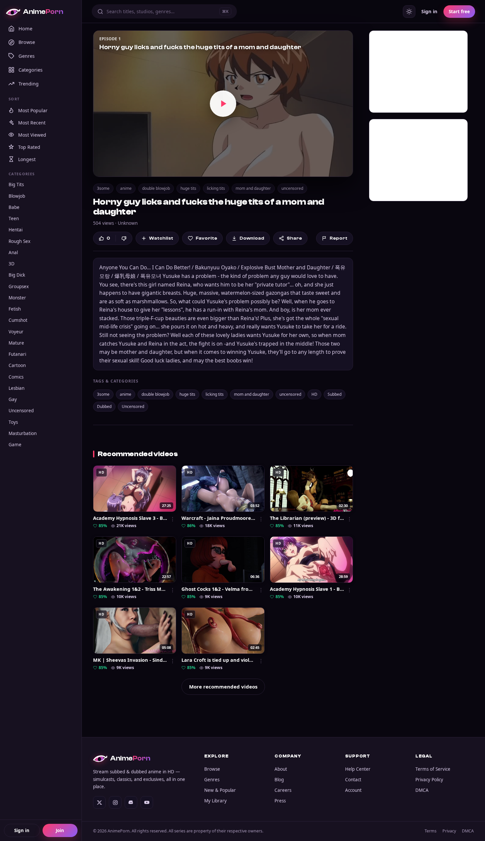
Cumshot (18, 320)
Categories (30, 69)
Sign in (21, 830)
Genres (26, 55)
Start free (459, 12)
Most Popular (33, 110)
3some (103, 188)
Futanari (17, 354)
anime (126, 188)
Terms (430, 831)
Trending (28, 83)
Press (280, 801)
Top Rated (29, 147)
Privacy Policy (429, 780)
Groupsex (19, 286)
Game (15, 445)
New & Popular (220, 790)
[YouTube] (147, 802)
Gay (13, 399)
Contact (353, 780)
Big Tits (16, 184)
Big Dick (17, 275)
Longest (27, 159)
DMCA (422, 790)
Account (353, 790)
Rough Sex (19, 241)
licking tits (216, 188)
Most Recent (32, 122)
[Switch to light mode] (409, 11)
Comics (16, 377)
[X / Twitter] (99, 802)
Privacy (449, 831)
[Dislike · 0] (124, 238)
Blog (279, 780)
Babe (14, 207)
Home (25, 28)
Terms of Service (432, 769)
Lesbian (16, 388)
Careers (283, 790)
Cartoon (17, 365)
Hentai (15, 230)
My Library (215, 801)
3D (12, 264)
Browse (26, 42)
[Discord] (131, 802)
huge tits (188, 188)
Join (60, 830)
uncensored (292, 188)
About (281, 769)
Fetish (15, 309)
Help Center (358, 769)
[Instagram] (115, 802)
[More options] (172, 519)
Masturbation (23, 433)
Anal (13, 252)
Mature (16, 343)
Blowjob (17, 196)
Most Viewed (32, 135)
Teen (14, 218)
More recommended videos (223, 686)
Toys (13, 422)
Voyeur (16, 332)
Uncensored (21, 411)
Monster (17, 298)
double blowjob (156, 188)
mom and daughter (253, 188)
